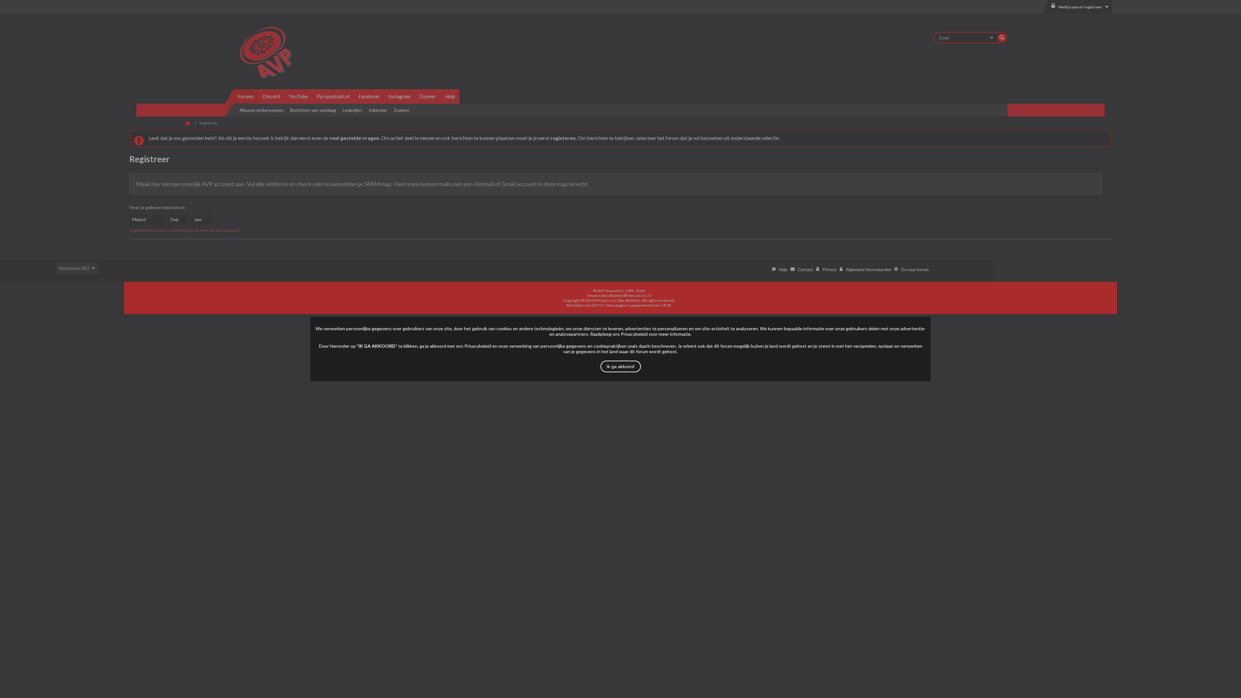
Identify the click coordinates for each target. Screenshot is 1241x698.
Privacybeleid (634, 334)
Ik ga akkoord (620, 366)
